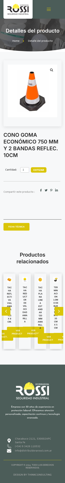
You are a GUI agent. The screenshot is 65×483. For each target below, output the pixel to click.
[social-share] (41, 190)
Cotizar (38, 169)
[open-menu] (48, 9)
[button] (52, 70)
